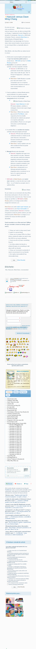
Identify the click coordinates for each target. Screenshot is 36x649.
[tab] (9, 392)
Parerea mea (11, 418)
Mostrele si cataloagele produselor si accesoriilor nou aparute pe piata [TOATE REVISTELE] (17, 568)
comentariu (16, 278)
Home (29, 12)
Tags (26, 483)
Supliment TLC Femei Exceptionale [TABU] (18, 578)
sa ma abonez (14, 328)
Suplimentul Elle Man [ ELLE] (15, 559)
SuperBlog (10, 455)
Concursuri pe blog (12, 405)
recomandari (24, 269)
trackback (12, 279)
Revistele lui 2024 (14, 452)
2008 (11, 22)
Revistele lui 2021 (14, 447)
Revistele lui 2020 (14, 446)
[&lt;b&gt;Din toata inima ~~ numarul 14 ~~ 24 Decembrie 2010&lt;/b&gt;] (19, 604)
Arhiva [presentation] (16, 392)
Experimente (10, 410)
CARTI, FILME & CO (10, 14)
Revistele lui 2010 (14, 429)
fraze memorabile (22, 208)
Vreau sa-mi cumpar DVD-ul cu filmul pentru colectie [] (20, 236)
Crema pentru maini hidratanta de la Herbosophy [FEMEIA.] (16, 558)
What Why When (12, 460)
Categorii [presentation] (9, 392)
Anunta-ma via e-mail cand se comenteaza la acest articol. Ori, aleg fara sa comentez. (18, 327)
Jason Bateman (20, 104)
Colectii (9, 403)
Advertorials (10, 399)
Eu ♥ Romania (11, 408)
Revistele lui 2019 (14, 444)
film (6, 269)
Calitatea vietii (11, 400)
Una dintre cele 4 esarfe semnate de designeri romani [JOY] (16, 581)
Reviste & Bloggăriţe (15, 424)
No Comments (26, 22)
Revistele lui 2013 (14, 434)
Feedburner (8, 489)
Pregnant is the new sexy (14, 420)
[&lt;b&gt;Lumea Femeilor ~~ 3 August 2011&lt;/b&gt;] (10, 611)
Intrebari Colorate (12, 413)
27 (9, 22)
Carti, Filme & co (11, 402)
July (7, 22)
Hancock (20, 35)
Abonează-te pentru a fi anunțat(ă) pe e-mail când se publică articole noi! (13, 471)
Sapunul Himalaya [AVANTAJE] (15, 584)
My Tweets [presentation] (23, 392)
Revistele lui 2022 (14, 449)
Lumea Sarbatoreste (13, 415)
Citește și (19, 483)
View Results (21, 260)
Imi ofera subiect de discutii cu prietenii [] (19, 246)
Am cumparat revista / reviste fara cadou (17, 583)
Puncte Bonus (11, 421)
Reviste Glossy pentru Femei (15, 423)
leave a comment (17, 280)
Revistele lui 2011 (14, 431)
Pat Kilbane (21, 114)
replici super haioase (22, 206)
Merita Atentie (11, 417)
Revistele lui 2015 (14, 438)
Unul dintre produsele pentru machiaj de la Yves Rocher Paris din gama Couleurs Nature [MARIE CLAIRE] (18, 554)
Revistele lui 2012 (14, 433)
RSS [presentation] (8, 395)
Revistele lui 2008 (14, 426)
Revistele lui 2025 (14, 454)
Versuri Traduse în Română (14, 459)
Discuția (10, 483)
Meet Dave (24, 37)
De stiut (9, 407)
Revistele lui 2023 (14, 451)
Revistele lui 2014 (14, 436)
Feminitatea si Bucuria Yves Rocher (17, 412)
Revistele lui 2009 (14, 428)
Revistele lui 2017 (14, 441)
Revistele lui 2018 (14, 442)
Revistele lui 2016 (14, 439)
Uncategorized (11, 457)
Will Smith (18, 60)
